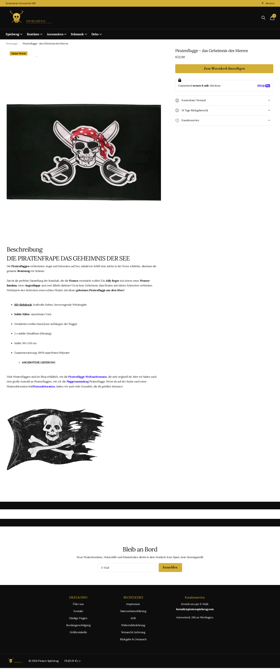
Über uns (78, 604)
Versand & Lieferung (133, 632)
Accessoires (55, 34)
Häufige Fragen (78, 618)
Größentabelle (78, 632)
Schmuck (77, 34)
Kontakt (78, 611)
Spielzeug (12, 34)
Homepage (12, 43)
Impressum (133, 604)
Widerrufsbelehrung (133, 625)
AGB (133, 618)
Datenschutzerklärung (133, 611)
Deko (95, 34)
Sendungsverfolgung (78, 625)
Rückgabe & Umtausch (133, 639)
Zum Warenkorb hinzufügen (224, 68)
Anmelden (170, 567)
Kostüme (33, 34)
